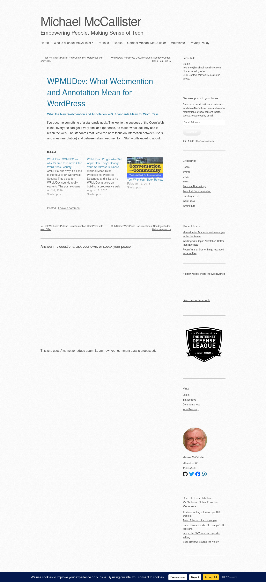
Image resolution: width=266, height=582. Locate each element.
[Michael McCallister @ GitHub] (185, 474)
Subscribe (191, 132)
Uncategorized (190, 196)
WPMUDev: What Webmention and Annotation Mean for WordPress (100, 91)
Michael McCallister (91, 20)
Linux (185, 176)
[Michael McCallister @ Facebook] (197, 474)
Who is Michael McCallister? (73, 42)
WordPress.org (191, 409)
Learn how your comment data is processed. (125, 350)
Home (45, 42)
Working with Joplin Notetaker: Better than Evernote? (203, 242)
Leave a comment (69, 208)
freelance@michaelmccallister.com (202, 67)
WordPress (189, 201)
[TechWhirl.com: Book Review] (145, 167)
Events (186, 171)
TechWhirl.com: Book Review (145, 179)
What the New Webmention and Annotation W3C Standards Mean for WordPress (103, 114)
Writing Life (189, 205)
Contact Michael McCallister (146, 42)
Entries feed (189, 399)
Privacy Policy (199, 42)
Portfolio (103, 42)
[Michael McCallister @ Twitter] (191, 474)
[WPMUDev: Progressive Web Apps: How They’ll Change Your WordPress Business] (107, 176)
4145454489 (189, 468)
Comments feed (191, 404)
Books (118, 42)
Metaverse (178, 42)
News (186, 181)
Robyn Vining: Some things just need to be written (203, 251)
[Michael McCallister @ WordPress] (204, 474)
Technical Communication (197, 191)
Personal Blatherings (194, 186)
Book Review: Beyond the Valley (201, 541)
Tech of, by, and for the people (200, 520)
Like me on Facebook (196, 300)
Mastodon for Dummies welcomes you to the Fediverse (204, 234)
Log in (186, 394)
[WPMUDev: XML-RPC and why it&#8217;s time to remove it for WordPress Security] (67, 176)
